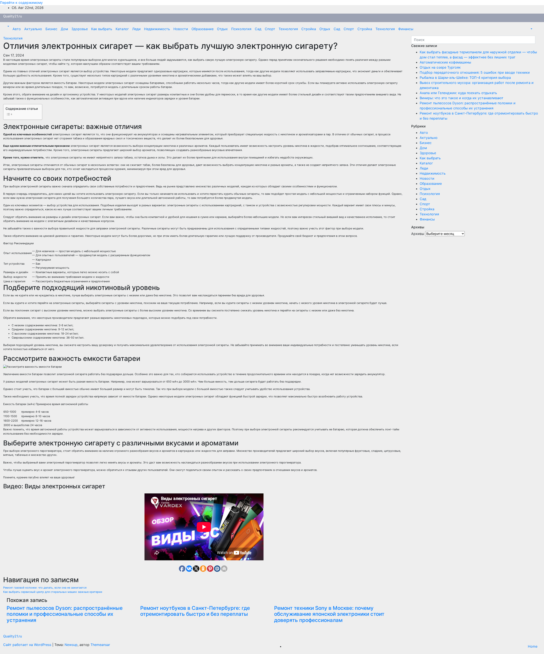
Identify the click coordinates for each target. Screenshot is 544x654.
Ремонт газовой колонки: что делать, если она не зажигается (44, 587)
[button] (8, 26)
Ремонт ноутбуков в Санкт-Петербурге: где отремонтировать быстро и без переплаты (195, 611)
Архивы (417, 234)
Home (532, 646)
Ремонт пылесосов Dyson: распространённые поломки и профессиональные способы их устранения (65, 614)
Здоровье (79, 29)
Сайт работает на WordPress (27, 645)
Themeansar (100, 645)
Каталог (122, 29)
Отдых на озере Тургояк (440, 67)
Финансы (405, 29)
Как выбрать (101, 29)
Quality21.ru (12, 16)
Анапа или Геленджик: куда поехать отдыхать (458, 93)
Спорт (270, 29)
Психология (241, 29)
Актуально (33, 29)
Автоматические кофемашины (445, 62)
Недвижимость (157, 29)
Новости (180, 29)
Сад (258, 29)
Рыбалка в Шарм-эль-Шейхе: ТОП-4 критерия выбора (465, 77)
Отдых (222, 29)
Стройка (308, 29)
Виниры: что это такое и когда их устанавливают (461, 98)
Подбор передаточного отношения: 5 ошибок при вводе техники (475, 72)
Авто (17, 29)
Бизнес (51, 29)
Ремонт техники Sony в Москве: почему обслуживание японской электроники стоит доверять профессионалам (329, 614)
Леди (136, 29)
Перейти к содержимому (21, 2)
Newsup (71, 645)
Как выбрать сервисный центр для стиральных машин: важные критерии (52, 591)
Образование (202, 29)
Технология (288, 29)
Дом (64, 29)
